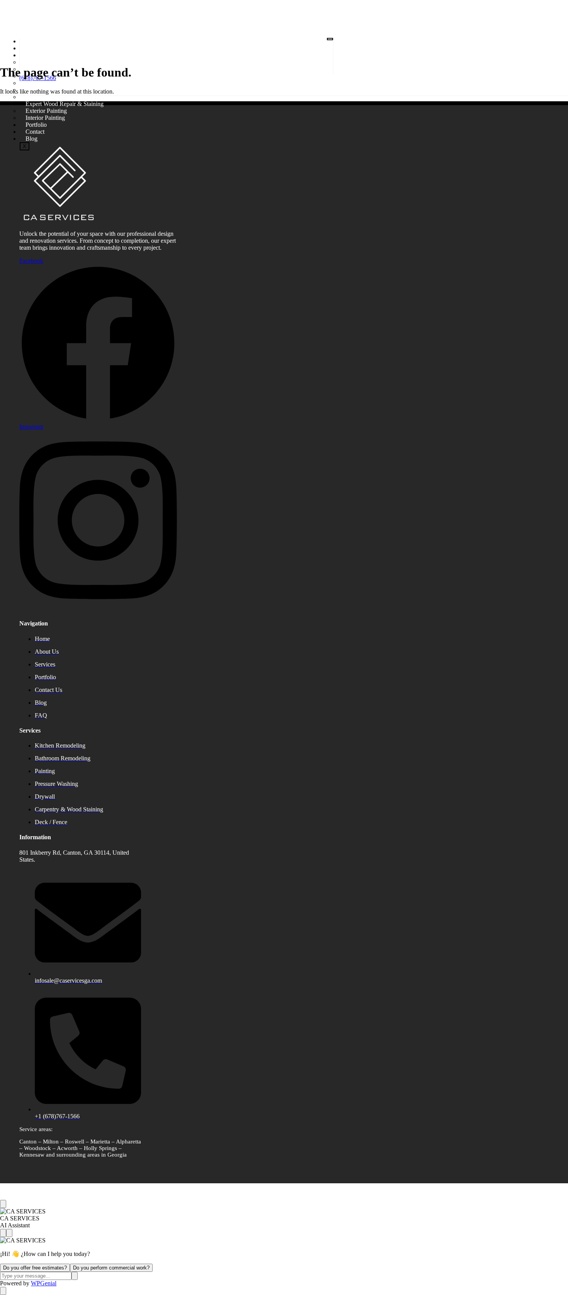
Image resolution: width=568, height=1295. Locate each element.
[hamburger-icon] (330, 39)
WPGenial (43, 1283)
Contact (35, 131)
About (33, 48)
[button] (119, 88)
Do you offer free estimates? (35, 1268)
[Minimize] (9, 1233)
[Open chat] (3, 1291)
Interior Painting (45, 117)
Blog (31, 138)
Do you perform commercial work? (111, 1268)
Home (33, 41)
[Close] (3, 1204)
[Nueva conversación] (3, 1233)
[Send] (74, 1276)
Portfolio (36, 124)
